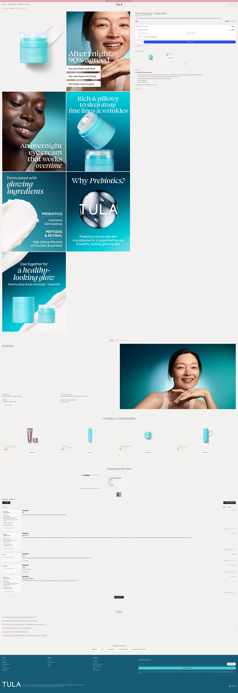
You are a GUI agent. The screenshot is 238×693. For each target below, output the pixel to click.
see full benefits (8, 405)
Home (3, 8)
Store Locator (50, 662)
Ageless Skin (11, 8)
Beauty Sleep (169, 53)
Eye (7, 8)
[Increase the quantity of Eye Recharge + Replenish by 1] (141, 42)
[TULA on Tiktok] (235, 686)
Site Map (95, 668)
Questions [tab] (12, 499)
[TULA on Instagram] (232, 686)
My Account (95, 660)
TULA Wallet (4, 670)
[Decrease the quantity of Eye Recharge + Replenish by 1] (136, 42)
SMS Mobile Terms (97, 670)
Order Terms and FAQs (97, 664)
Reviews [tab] (5, 499)
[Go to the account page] (232, 4)
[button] (230, 21)
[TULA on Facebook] (230, 686)
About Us (50, 660)
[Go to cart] (235, 4)
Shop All (4, 660)
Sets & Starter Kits (6, 664)
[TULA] (119, 4)
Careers (49, 664)
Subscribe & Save (5, 668)
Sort (224, 507)
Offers (3, 666)
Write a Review (231, 503)
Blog (49, 666)
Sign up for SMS (188, 668)
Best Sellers (4, 662)
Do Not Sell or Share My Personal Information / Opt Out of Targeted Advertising (51, 686)
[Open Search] (228, 4)
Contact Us (95, 662)
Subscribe (231, 664)
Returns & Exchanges (97, 666)
